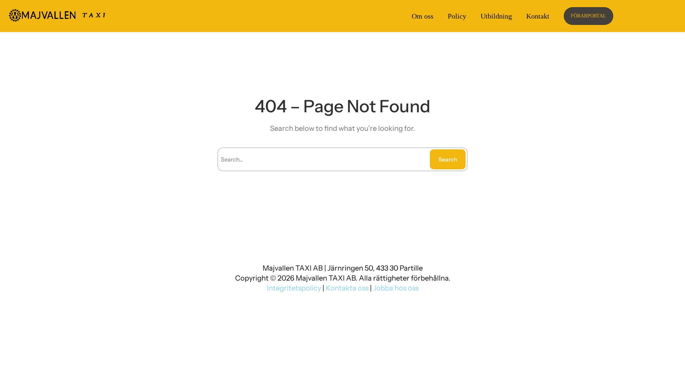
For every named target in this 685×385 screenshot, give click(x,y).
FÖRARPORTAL (588, 16)
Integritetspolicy (295, 288)
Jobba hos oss (395, 288)
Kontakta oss (347, 288)
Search (447, 159)
